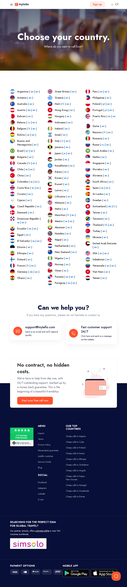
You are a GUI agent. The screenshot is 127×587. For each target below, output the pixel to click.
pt (27, 151)
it (63, 141)
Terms (40, 439)
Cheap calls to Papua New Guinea (75, 478)
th (106, 225)
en (36, 91)
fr (29, 128)
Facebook (42, 482)
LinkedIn (41, 493)
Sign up (97, 4)
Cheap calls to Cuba (75, 441)
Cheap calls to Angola (76, 470)
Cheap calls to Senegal (76, 485)
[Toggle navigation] (11, 4)
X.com (41, 499)
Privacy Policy (44, 444)
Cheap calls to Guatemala (77, 490)
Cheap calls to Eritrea (75, 496)
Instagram (42, 488)
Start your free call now (35, 400)
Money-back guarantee (48, 450)
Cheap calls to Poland (75, 447)
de (28, 110)
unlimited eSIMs (42, 530)
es (32, 91)
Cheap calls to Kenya (75, 453)
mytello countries (45, 456)
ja (64, 153)
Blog (40, 467)
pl (104, 104)
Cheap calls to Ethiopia (76, 459)
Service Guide (44, 461)
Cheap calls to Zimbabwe (77, 464)
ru (29, 122)
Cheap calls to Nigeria (76, 436)
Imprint (41, 433)
